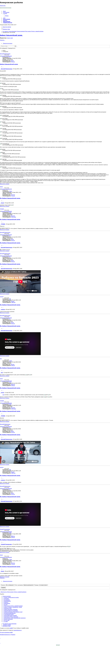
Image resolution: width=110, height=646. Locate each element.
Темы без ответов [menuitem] (7, 26)
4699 (10, 532)
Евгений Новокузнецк (6, 68)
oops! (11, 38)
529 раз (13, 537)
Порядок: (36, 585)
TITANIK (3, 224)
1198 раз (13, 536)
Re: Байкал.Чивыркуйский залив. (10, 198)
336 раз (13, 365)
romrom (3, 309)
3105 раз (13, 384)
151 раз (12, 364)
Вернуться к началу (4, 183)
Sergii (8, 38)
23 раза (12, 301)
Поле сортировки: (19, 585)
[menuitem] (4, 11)
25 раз (12, 60)
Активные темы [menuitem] (6, 29)
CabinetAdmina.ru (17, 630)
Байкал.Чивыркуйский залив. (11, 35)
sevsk (2, 392)
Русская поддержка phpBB (6, 632)
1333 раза (13, 217)
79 (9, 57)
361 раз (13, 61)
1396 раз (13, 302)
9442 (10, 212)
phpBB (10, 628)
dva (2, 372)
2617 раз (13, 215)
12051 (10, 191)
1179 (10, 382)
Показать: (3, 585)
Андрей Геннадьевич (6, 544)
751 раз (13, 195)
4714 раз (13, 194)
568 (10, 298)
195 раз (13, 385)
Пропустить (2, 5)
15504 (10, 360)
